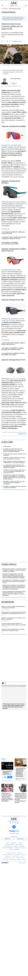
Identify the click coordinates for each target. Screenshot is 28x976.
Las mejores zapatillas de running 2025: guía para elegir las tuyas (12, 348)
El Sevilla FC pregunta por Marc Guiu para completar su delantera (14, 487)
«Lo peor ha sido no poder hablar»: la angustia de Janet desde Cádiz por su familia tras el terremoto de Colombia (13, 625)
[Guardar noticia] (2, 41)
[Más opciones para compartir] (10, 41)
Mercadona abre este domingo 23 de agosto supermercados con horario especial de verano (14, 581)
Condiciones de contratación (20, 847)
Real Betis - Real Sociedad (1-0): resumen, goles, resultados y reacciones (14, 458)
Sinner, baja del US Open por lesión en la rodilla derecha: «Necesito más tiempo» (14, 462)
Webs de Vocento (22, 862)
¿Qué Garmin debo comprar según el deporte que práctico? (13, 343)
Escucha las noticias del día (9, 857)
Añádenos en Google (17, 41)
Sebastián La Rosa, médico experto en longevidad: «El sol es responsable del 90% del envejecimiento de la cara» (20, 798)
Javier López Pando (15, 78)
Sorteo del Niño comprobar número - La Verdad (12, 859)
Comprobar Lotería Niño (11, 852)
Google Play (21, 838)
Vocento (7, 842)
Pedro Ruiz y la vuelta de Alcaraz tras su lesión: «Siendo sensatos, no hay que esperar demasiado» (7, 797)
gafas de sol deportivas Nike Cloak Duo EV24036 (12, 320)
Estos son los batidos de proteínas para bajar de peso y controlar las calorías (13, 71)
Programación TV (8, 856)
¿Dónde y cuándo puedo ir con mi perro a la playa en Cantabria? (13, 618)
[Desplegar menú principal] (2, 5)
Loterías (21, 856)
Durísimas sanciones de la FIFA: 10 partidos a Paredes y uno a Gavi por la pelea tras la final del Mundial (13, 450)
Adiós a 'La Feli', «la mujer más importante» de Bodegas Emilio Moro (13, 607)
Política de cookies (19, 844)
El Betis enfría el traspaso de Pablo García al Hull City (14, 454)
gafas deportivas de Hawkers (16, 202)
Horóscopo (24, 854)
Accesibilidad (21, 846)
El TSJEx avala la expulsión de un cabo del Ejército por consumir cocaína (12, 629)
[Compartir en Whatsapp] (7, 41)
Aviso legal (15, 846)
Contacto (20, 842)
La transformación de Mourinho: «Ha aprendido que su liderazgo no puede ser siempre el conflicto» (14, 466)
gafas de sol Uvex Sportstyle (16, 379)
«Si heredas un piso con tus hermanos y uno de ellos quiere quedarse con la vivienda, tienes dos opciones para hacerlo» (14, 706)
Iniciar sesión (26, 5)
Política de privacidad (9, 844)
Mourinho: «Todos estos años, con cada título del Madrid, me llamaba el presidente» (14, 483)
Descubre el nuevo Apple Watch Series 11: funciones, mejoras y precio (13, 237)
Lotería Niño (19, 852)
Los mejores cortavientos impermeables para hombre (10, 243)
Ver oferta (9, 777)
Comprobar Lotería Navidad (7, 854)
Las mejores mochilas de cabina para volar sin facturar (13, 232)
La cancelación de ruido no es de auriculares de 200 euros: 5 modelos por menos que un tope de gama (20, 772)
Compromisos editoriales (14, 849)
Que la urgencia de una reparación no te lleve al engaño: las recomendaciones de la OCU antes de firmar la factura (13, 613)
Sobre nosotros (14, 842)
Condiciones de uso (8, 846)
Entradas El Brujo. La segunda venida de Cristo (7, 773)
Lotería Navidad (17, 854)
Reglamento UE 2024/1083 (7, 847)
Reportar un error (23, 433)
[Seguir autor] (13, 83)
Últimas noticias (16, 856)
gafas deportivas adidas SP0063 (11, 271)
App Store (8, 838)
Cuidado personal (8, 12)
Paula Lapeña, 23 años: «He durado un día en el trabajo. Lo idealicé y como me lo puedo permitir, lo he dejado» (14, 570)
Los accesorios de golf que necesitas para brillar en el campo (12, 353)
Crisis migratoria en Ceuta (15, 8)
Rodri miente (6, 446)
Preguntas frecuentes (20, 857)
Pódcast (23, 859)
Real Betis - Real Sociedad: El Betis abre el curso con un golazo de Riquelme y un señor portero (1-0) (14, 471)
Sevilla (16, 5)
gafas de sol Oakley (11, 145)
